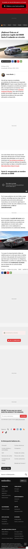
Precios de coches (19, 456)
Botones (25, 25)
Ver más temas (6, 468)
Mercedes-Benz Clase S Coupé (10, 166)
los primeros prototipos (16, 160)
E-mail (21, 61)
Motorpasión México (18, 538)
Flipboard (18, 61)
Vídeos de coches (12, 269)
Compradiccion (5, 523)
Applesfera (4, 493)
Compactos (17, 448)
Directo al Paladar (5, 509)
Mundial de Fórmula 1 (20, 463)
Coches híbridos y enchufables (6, 449)
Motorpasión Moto (18, 511)
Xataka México (5, 531)
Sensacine (16, 499)
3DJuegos (16, 488)
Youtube (14, 429)
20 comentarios (6, 61)
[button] (11, 74)
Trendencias (4, 519)
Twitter (15, 61)
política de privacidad (20, 419)
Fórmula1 (4, 445)
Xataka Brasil (5, 534)
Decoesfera (4, 521)
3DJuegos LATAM (18, 531)
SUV (3, 453)
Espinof (16, 501)
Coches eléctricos (19, 445)
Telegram (20, 429)
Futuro (3, 463)
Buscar (26, 474)
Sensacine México (18, 534)
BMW (19, 269)
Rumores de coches (7, 456)
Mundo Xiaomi (5, 497)
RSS (24, 429)
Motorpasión (17, 509)
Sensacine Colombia (18, 536)
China (4, 25)
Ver (15, 340)
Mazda (19, 25)
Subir (22, 480)
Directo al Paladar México (7, 538)
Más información (22, 547)
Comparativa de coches (6, 459)
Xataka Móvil (4, 491)
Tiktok (6, 432)
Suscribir (23, 416)
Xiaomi (9, 25)
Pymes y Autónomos (18, 521)
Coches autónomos (19, 459)
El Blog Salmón (17, 519)
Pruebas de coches (19, 453)
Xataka (3, 488)
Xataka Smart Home (6, 495)
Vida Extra (16, 491)
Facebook (13, 61)
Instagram (17, 429)
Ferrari (14, 25)
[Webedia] (6, 482)
